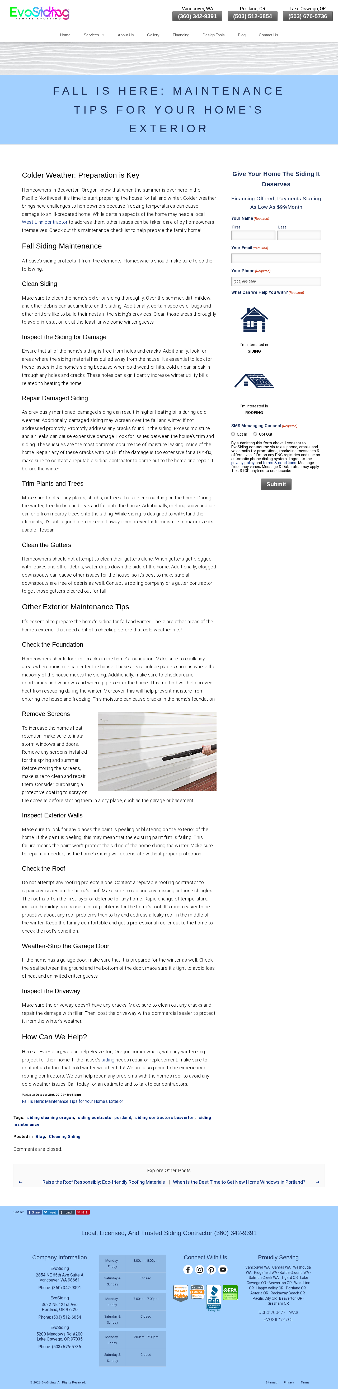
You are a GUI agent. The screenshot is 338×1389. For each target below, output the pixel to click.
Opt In (242, 434)
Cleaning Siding (65, 1136)
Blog (242, 35)
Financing (181, 35)
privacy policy (243, 462)
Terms (305, 1382)
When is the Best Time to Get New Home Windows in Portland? (239, 1182)
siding (108, 1060)
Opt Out (265, 434)
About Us (126, 35)
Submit (276, 484)
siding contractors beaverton (165, 1117)
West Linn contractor (45, 222)
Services (91, 35)
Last (282, 227)
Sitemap (271, 1382)
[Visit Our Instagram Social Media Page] (199, 1270)
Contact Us (268, 35)
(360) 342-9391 (197, 16)
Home (65, 35)
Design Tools (214, 35)
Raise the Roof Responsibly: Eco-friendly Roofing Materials (104, 1182)
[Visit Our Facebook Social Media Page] (188, 1270)
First (236, 227)
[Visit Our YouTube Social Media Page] (223, 1270)
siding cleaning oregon (50, 1117)
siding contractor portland (104, 1117)
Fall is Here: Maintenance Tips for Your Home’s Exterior (72, 1101)
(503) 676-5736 (307, 16)
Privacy (289, 1382)
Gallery (153, 35)
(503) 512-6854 (252, 16)
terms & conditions (279, 462)
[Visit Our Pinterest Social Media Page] (211, 1270)
